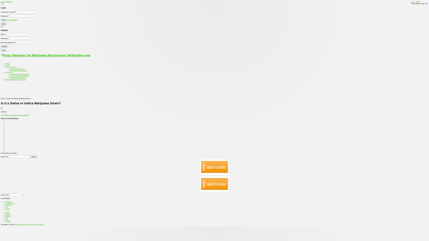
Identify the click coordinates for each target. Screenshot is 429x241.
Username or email (8, 12)
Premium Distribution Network (19, 76)
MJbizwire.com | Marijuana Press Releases (29, 224)
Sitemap (8, 216)
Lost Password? (12, 20)
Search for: (5, 157)
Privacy (8, 214)
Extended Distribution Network (19, 74)
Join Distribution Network (18, 78)
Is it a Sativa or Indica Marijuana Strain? (15, 115)
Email (3, 34)
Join (6, 219)
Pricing (7, 65)
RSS (6, 217)
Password (5, 16)
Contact (8, 221)
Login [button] (3, 2)
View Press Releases (17, 69)
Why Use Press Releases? (18, 71)
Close (3, 24)
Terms (7, 212)
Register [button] (9, 2)
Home (7, 63)
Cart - (416, 2)
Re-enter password (8, 42)
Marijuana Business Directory (15, 79)
